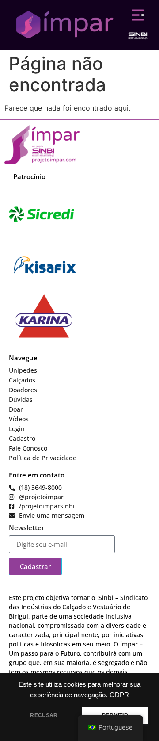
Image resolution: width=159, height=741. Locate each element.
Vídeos (19, 419)
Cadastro (22, 438)
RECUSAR (43, 715)
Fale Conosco (28, 448)
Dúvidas (21, 399)
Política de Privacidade (42, 458)
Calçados (22, 380)
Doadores (23, 390)
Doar (16, 409)
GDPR (119, 695)
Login (17, 428)
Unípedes (23, 370)
